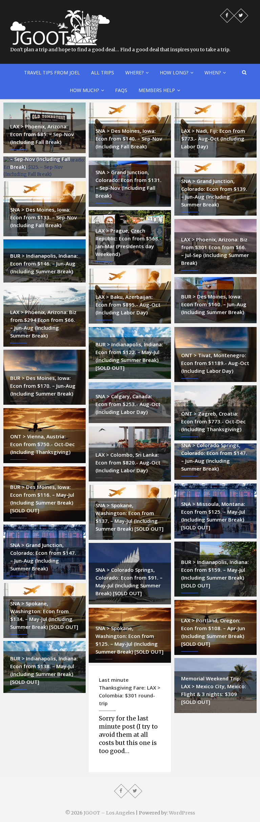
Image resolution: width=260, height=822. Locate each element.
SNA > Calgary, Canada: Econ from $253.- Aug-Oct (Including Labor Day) (127, 404)
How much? (84, 90)
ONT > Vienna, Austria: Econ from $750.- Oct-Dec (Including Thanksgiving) (42, 444)
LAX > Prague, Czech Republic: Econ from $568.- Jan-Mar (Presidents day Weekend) (128, 242)
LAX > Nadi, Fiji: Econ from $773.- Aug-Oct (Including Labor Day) (213, 138)
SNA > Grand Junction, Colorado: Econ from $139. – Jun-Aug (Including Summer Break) (214, 193)
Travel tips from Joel (52, 72)
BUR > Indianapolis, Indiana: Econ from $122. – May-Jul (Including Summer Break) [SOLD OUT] (129, 356)
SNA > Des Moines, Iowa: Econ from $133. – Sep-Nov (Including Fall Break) (43, 217)
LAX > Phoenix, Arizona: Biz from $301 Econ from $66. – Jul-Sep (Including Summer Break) (215, 251)
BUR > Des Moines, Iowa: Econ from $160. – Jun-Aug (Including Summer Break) (213, 304)
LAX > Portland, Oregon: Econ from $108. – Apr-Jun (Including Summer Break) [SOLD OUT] (213, 632)
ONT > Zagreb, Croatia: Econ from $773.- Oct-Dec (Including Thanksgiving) (213, 421)
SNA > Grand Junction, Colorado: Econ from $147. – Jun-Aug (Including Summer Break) (43, 557)
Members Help (156, 90)
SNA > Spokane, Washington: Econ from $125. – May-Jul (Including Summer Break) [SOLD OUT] (129, 640)
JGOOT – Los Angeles (109, 813)
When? (212, 72)
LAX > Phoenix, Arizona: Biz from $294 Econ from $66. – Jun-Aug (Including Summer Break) (43, 324)
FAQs (121, 90)
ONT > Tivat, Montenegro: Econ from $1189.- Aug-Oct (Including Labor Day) (215, 363)
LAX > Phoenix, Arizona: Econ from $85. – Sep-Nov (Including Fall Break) (42, 134)
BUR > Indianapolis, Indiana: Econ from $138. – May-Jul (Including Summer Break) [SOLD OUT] (44, 670)
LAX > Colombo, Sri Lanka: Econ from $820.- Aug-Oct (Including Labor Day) (127, 462)
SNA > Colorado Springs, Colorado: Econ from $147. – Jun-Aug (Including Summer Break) (214, 457)
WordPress (182, 813)
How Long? (174, 72)
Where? (134, 72)
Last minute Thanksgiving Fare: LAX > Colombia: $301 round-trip (129, 691)
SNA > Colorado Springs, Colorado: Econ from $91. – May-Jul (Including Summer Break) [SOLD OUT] (128, 581)
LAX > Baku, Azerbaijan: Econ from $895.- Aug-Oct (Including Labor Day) (127, 304)
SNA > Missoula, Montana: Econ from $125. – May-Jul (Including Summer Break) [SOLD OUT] (213, 515)
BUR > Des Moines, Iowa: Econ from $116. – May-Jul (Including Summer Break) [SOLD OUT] (42, 498)
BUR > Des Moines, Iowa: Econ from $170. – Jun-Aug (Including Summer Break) (42, 386)
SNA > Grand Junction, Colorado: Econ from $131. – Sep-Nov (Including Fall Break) (128, 184)
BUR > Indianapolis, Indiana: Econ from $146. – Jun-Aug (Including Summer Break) (44, 263)
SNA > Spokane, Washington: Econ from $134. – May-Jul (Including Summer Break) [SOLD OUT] (44, 615)
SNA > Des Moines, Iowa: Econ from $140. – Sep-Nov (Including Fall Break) (128, 138)
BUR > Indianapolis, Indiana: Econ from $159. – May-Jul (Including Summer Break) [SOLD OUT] (215, 574)
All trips (102, 72)
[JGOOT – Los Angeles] (60, 14)
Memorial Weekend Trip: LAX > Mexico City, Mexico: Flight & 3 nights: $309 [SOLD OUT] (213, 690)
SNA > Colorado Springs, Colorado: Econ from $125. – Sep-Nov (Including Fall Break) (43, 155)
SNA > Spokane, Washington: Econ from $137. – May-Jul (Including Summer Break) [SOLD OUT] (129, 517)
